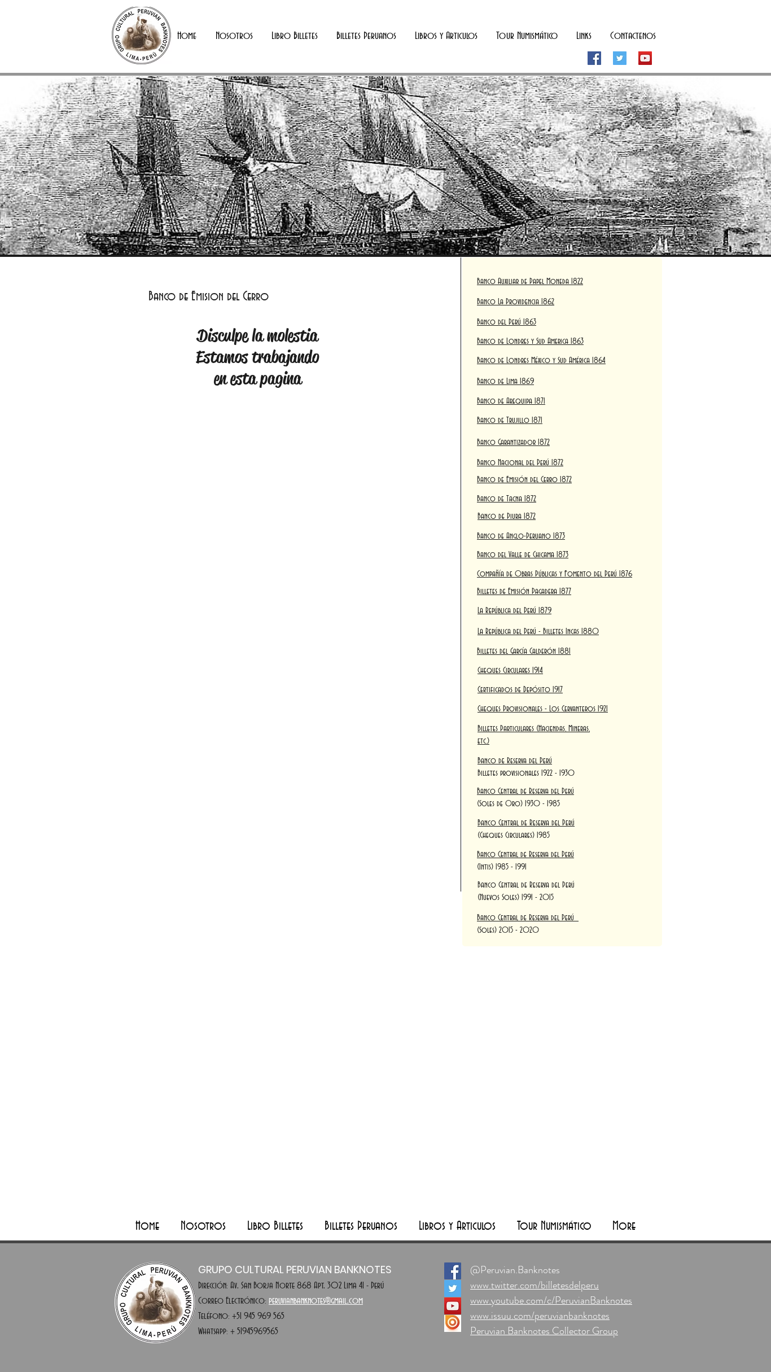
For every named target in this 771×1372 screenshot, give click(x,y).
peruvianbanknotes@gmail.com (316, 1301)
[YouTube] (645, 58)
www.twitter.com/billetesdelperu (534, 1285)
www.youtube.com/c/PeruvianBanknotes (551, 1300)
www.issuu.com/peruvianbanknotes (540, 1315)
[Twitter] (620, 58)
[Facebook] (594, 58)
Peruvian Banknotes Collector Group (544, 1330)
